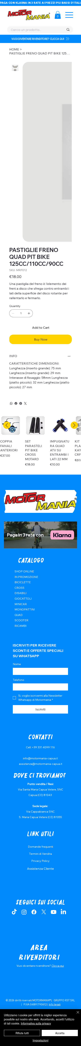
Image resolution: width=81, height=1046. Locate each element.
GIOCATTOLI (23, 481)
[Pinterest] (21, 286)
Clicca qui (58, 848)
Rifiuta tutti (22, 1033)
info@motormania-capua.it (40, 641)
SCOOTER (21, 503)
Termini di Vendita (40, 736)
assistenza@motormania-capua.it (40, 647)
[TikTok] (14, 795)
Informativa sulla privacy (36, 1023)
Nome (17, 547)
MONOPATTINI (25, 492)
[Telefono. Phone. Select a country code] (19, 569)
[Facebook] (16, 286)
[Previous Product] (6, 308)
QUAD (19, 498)
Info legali (55, 887)
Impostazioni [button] (40, 1040)
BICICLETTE (23, 465)
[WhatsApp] (11, 286)
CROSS (19, 470)
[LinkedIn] (63, 795)
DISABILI (20, 476)
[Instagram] (24, 795)
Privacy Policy (40, 744)
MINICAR (21, 487)
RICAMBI (21, 508)
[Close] (75, 1014)
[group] (40, 326)
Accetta (59, 1033)
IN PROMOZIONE (26, 460)
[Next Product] (74, 308)
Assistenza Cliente (40, 751)
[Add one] (29, 196)
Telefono (18, 563)
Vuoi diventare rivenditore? (34, 848)
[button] (57, 15)
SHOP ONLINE (24, 454)
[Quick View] (10, 308)
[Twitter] (25, 286)
